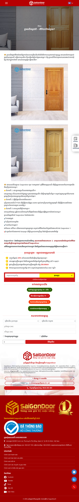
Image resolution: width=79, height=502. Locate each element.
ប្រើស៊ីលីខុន (44, 336)
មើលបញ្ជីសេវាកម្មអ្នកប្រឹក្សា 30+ (39, 296)
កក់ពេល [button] (75, 141)
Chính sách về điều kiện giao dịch (14, 468)
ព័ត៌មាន (39, 26)
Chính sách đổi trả (9, 461)
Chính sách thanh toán (10, 454)
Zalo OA (10, 488)
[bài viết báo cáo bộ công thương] (39, 428)
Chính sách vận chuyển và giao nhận (15, 465)
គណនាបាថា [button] (75, 148)
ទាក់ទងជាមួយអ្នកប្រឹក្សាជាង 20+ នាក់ (40, 383)
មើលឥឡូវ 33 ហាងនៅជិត (40, 378)
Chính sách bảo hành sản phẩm (13, 458)
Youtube (10, 480)
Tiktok (9, 484)
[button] (74, 472)
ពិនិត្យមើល (51, 342)
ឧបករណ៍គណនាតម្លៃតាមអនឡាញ (38, 308)
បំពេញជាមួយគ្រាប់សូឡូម (11, 336)
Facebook (10, 477)
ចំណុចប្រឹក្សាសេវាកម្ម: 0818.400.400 (41, 388)
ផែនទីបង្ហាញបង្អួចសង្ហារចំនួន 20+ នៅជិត (38, 290)
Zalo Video (11, 492)
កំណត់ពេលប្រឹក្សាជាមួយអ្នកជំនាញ (38, 302)
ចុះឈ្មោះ (56, 275)
